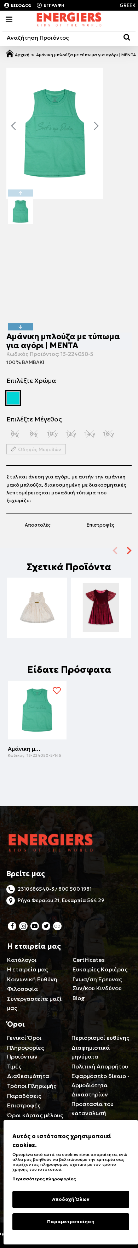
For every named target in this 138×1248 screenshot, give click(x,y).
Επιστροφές (100, 525)
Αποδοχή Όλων (71, 1199)
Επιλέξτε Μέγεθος (34, 419)
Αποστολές (38, 525)
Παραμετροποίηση (70, 1222)
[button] (13, 126)
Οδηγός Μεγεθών (39, 449)
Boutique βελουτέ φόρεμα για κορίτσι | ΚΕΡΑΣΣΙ (101, 603)
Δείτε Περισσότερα (37, 618)
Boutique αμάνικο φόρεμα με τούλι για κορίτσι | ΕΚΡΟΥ (37, 603)
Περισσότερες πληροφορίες (44, 1178)
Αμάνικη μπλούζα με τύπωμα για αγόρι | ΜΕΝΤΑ (25, 748)
